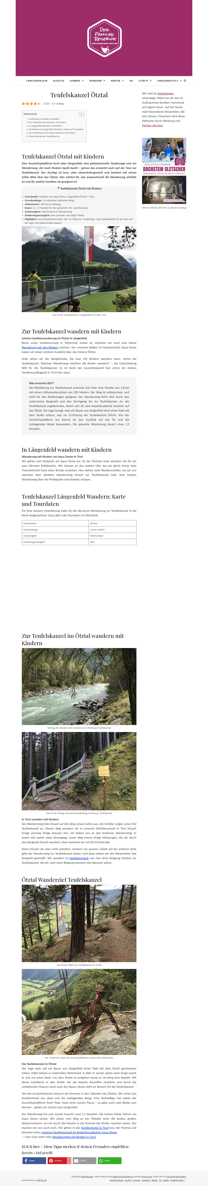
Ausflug (58, 80)
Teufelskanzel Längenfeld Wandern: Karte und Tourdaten (56, 129)
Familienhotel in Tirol (95, 1128)
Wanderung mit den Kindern (40, 347)
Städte (143, 80)
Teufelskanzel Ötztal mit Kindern (44, 119)
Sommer (75, 80)
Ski (131, 80)
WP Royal (42, 1180)
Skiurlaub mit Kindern (176, 1176)
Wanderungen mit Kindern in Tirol (74, 1137)
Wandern (95, 80)
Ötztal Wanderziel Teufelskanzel (44, 136)
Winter (115, 80)
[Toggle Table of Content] (80, 114)
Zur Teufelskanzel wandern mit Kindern (47, 122)
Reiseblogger (166, 93)
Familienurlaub (37, 80)
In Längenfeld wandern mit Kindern (45, 125)
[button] (34, 1160)
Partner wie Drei (152, 125)
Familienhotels (167, 80)
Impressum (147, 1176)
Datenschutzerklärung (122, 1176)
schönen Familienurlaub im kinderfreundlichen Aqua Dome (79, 1132)
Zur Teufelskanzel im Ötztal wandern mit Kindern (52, 132)
